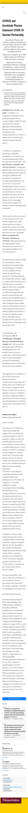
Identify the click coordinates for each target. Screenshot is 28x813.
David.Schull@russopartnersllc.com (12, 787)
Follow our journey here (14, 698)
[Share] (24, 12)
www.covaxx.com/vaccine (11, 417)
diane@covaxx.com (8, 780)
